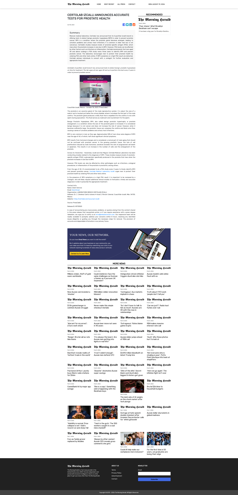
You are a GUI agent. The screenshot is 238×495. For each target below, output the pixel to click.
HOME (99, 4)
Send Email (76, 190)
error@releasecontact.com (105, 214)
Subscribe (154, 479)
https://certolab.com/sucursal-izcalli (86, 199)
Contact (114, 479)
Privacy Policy (116, 473)
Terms (114, 470)
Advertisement (117, 476)
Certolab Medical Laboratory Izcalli (102, 171)
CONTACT (131, 4)
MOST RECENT (109, 4)
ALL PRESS (121, 4)
